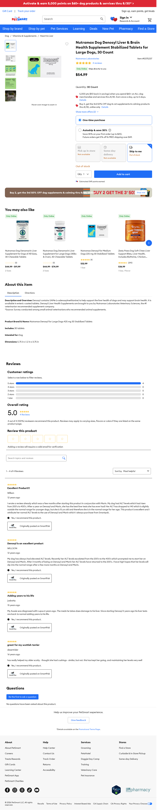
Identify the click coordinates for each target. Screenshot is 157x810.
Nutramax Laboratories (87, 58)
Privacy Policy (66, 803)
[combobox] (73, 19)
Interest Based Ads (82, 803)
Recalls (41, 803)
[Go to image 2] (10, 58)
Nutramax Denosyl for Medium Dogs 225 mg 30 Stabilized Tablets (98, 252)
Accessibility (49, 770)
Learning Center (13, 770)
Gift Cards (10, 764)
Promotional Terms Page (89, 729)
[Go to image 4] (10, 83)
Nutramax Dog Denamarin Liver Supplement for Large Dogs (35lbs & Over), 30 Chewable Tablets (59, 253)
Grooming (86, 748)
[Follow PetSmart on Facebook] (7, 790)
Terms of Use (51, 803)
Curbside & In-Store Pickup (132, 753)
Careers (9, 753)
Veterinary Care (89, 770)
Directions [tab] (30, 292)
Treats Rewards (12, 759)
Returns (46, 764)
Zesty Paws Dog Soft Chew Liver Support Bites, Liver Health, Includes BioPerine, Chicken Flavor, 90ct (134, 254)
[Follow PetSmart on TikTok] (29, 790)
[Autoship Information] (109, 130)
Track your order (26, 11)
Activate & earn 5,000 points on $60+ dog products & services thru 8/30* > (78, 3)
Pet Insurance (87, 775)
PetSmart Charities (14, 781)
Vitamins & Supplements (24, 35)
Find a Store (125, 748)
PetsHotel (85, 753)
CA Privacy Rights (118, 803)
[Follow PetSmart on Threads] (22, 790)
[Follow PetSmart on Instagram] (14, 790)
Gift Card (7, 11)
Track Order (49, 759)
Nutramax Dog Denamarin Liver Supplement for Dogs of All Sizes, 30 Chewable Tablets (21, 253)
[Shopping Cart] (152, 20)
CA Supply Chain (100, 803)
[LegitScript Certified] (116, 790)
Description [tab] (13, 292)
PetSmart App (12, 775)
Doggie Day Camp (90, 759)
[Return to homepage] (19, 19)
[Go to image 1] (10, 45)
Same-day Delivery (128, 759)
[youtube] (36, 790)
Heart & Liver (46, 35)
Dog (7, 35)
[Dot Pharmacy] (138, 790)
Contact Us (48, 753)
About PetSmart (13, 748)
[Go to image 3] (10, 71)
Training (85, 764)
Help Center (49, 748)
